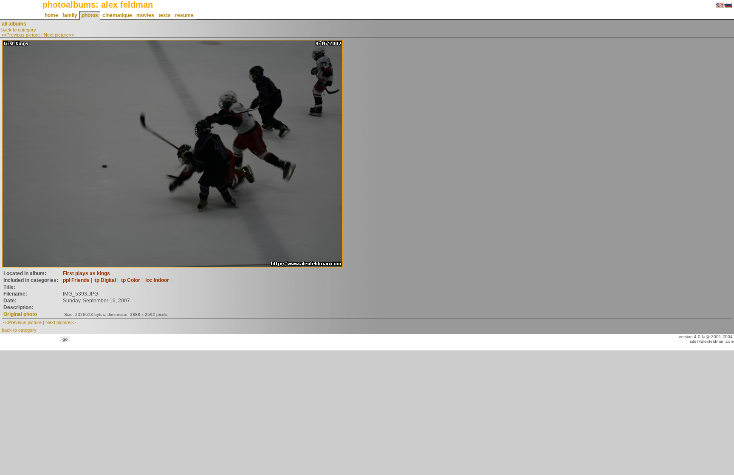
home (51, 15)
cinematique (117, 15)
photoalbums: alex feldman (97, 4)
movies (145, 15)
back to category (18, 29)
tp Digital (105, 280)
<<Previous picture (20, 34)
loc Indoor (157, 280)
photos (90, 15)
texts (164, 15)
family (69, 15)
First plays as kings (86, 273)
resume (184, 15)
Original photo (20, 314)
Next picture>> (59, 34)
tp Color (130, 280)
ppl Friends (76, 280)
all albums (14, 24)
